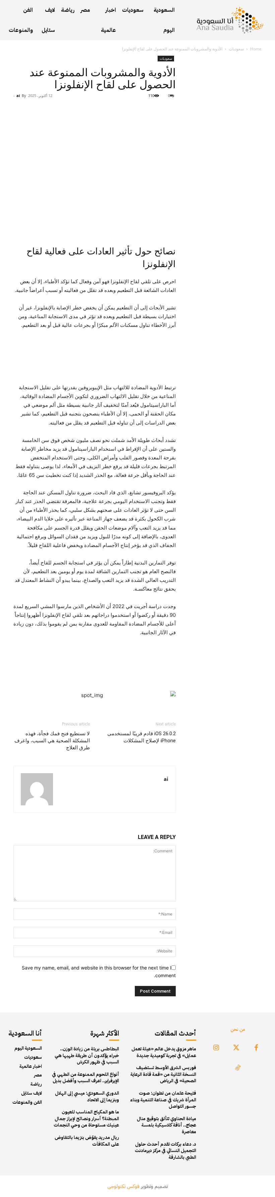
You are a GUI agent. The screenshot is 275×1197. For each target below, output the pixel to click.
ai (18, 95)
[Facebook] (256, 1048)
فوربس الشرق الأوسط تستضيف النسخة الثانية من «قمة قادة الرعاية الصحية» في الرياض (163, 1074)
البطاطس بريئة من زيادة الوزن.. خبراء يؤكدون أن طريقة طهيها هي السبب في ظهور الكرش (87, 1055)
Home (256, 49)
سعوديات (236, 49)
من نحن (237, 1029)
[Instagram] (216, 1048)
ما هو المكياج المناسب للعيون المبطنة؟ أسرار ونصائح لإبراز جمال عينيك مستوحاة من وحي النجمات (86, 1118)
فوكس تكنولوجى (123, 1186)
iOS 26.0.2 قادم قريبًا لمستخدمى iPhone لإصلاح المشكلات (141, 737)
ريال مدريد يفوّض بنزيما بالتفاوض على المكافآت (87, 1141)
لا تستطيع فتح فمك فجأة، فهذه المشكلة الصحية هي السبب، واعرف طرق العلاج (52, 741)
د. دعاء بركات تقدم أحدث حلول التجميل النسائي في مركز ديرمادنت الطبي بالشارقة (165, 1151)
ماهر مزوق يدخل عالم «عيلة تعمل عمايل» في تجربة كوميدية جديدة (163, 1052)
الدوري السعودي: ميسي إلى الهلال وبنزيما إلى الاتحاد (87, 1096)
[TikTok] (237, 1068)
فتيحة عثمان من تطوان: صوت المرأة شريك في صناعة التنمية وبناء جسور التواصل (163, 1100)
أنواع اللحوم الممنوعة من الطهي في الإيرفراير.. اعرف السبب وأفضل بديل (85, 1078)
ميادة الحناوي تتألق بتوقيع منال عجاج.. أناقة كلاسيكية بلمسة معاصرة (166, 1125)
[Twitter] (236, 1048)
